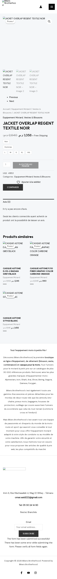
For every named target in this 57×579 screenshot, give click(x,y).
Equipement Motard (21, 109)
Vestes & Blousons (33, 117)
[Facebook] (21, 572)
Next (11, 101)
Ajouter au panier (25, 165)
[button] (49, 21)
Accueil (6, 109)
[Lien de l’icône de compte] (40, 7)
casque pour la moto (30, 364)
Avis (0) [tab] (6, 202)
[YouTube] (28, 572)
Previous (13, 97)
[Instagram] (35, 572)
